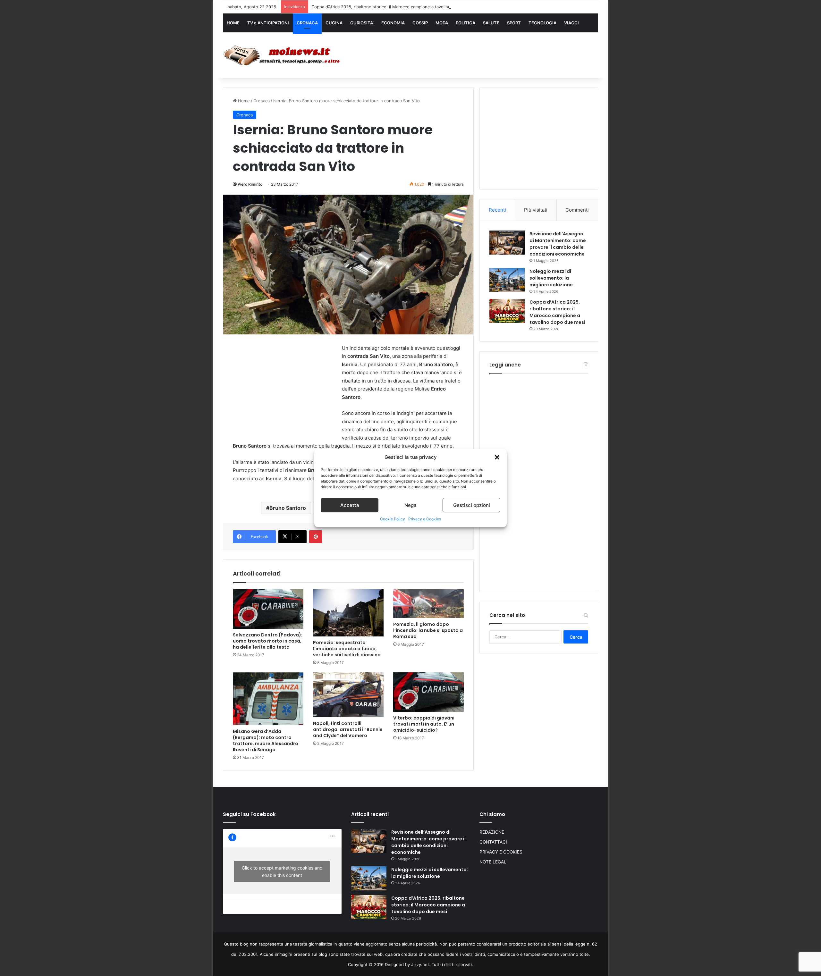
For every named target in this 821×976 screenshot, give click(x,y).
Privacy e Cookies (424, 519)
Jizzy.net (420, 964)
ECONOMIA (393, 22)
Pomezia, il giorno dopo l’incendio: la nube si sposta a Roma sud (428, 630)
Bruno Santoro (287, 508)
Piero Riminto (250, 184)
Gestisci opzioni (471, 505)
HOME (233, 22)
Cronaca (261, 100)
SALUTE (491, 22)
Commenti (577, 210)
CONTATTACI (493, 842)
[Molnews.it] (282, 55)
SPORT (514, 22)
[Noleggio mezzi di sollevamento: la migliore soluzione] (507, 280)
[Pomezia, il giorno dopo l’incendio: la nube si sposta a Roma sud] (428, 603)
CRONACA (307, 22)
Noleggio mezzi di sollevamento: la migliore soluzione (551, 278)
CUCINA (334, 22)
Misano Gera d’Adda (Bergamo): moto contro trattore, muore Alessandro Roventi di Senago (265, 740)
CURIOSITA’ (362, 22)
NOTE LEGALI (493, 861)
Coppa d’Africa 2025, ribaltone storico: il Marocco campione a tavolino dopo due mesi (396, 6)
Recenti (497, 210)
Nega (410, 505)
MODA (442, 22)
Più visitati (535, 210)
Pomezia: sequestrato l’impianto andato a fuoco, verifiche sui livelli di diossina (347, 648)
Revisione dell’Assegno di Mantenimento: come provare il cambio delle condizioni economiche (557, 244)
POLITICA (465, 22)
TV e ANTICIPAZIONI (268, 22)
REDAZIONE (491, 832)
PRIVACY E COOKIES (500, 851)
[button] (497, 457)
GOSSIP (420, 22)
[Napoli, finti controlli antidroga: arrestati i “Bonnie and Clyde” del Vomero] (348, 694)
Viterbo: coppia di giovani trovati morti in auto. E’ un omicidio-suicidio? (423, 724)
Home (243, 100)
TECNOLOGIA (542, 22)
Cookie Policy (392, 519)
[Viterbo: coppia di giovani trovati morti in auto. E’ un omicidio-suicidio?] (428, 692)
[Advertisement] (474, 53)
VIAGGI (571, 22)
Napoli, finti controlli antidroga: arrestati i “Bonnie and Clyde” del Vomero (348, 729)
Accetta (349, 505)
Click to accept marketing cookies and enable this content (282, 871)
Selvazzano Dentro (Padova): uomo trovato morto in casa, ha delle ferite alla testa (267, 641)
